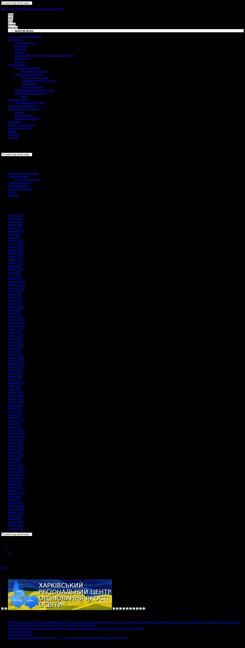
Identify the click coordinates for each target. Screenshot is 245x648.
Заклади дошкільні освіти (28, 74)
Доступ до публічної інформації (25, 36)
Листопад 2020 (16, 433)
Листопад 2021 (16, 395)
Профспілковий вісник (20, 128)
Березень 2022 (16, 382)
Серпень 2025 (15, 253)
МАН (23, 96)
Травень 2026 (15, 224)
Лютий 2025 (14, 272)
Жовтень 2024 (15, 284)
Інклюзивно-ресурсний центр (23, 109)
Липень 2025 (15, 256)
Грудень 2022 (15, 354)
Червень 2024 (15, 297)
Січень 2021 (14, 427)
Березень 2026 (16, 231)
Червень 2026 (15, 221)
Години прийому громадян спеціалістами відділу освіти (44, 55)
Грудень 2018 (15, 503)
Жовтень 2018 (15, 509)
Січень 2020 (14, 461)
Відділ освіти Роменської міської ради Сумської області (32, 9)
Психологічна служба (19, 189)
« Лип (4, 567)
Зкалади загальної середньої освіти (34, 90)
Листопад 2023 (16, 319)
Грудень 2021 (15, 392)
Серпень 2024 (15, 291)
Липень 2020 (15, 443)
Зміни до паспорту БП (20, 631)
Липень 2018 (15, 518)
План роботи (21, 58)
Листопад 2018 (16, 506)
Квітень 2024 (15, 303)
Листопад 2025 (16, 243)
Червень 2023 (15, 335)
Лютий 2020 (14, 458)
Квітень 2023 (15, 341)
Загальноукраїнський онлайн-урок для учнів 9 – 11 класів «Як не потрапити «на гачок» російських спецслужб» (67, 638)
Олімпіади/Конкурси (19, 183)
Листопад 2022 (16, 357)
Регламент (20, 49)
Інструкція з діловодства (21, 125)
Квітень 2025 (15, 266)
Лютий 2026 (14, 234)
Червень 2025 (15, 259)
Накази (12, 131)
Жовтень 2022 (15, 360)
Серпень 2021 (15, 405)
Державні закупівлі (18, 176)
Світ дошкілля (28, 84)
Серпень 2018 (15, 515)
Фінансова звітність (18, 99)
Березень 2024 (16, 307)
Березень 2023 (16, 345)
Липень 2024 (15, 294)
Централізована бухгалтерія (30, 102)
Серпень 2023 (15, 329)
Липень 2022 (15, 370)
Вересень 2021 (16, 401)
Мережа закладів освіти (28, 68)
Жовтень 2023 (15, 322)
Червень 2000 (15, 528)
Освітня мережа (16, 65)
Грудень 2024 (15, 278)
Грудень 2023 (15, 316)
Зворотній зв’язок (24, 30)
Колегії (18, 52)
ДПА (10, 21)
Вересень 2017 (16, 525)
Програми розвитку (18, 186)
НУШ (11, 14)
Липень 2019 (15, 480)
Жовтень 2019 (15, 471)
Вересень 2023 (16, 326)
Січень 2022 (14, 389)
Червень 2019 (15, 484)
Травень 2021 (15, 414)
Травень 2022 (15, 376)
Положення (21, 46)
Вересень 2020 (16, 436)
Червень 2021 (15, 411)
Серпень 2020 (15, 439)
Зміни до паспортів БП (20, 634)
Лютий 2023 (14, 348)
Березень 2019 (16, 493)
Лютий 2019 (14, 496)
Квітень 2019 (15, 490)
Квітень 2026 (15, 228)
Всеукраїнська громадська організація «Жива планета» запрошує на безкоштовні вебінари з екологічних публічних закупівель (76, 628)
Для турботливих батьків (34, 77)
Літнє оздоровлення (32, 87)
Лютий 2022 (14, 386)
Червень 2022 (15, 373)
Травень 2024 (15, 300)
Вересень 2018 (16, 512)
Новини (12, 24)
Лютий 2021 (14, 424)
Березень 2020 (16, 455)
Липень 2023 (15, 332)
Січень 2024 (14, 313)
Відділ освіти (15, 39)
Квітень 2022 (15, 379)
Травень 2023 (15, 338)
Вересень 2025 (16, 250)
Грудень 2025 (15, 240)
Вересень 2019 (16, 474)
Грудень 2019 (15, 465)
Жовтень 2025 (15, 247)
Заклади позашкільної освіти (30, 93)
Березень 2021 (16, 420)
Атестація (13, 137)
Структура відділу (24, 42)
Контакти (13, 27)
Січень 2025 (14, 275)
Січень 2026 (14, 237)
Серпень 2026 (15, 215)
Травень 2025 (15, 262)
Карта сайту (14, 121)
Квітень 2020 (15, 452)
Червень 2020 (15, 446)
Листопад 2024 (16, 281)
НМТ (10, 18)
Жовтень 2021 (15, 398)
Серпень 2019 (15, 477)
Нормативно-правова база (22, 106)
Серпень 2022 (15, 367)
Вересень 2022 (16, 364)
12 (10, 552)
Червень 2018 (15, 522)
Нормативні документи (27, 118)
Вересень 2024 (16, 288)
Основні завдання (24, 115)
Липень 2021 (15, 408)
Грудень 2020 (15, 430)
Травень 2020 (15, 449)
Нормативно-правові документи (38, 80)
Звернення (13, 134)
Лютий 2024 (14, 310)
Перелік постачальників (27, 179)
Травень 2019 (15, 487)
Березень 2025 (16, 269)
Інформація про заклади (34, 71)
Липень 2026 (15, 218)
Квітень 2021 (15, 417)
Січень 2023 (14, 351)
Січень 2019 (14, 499)
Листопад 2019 (16, 468)
